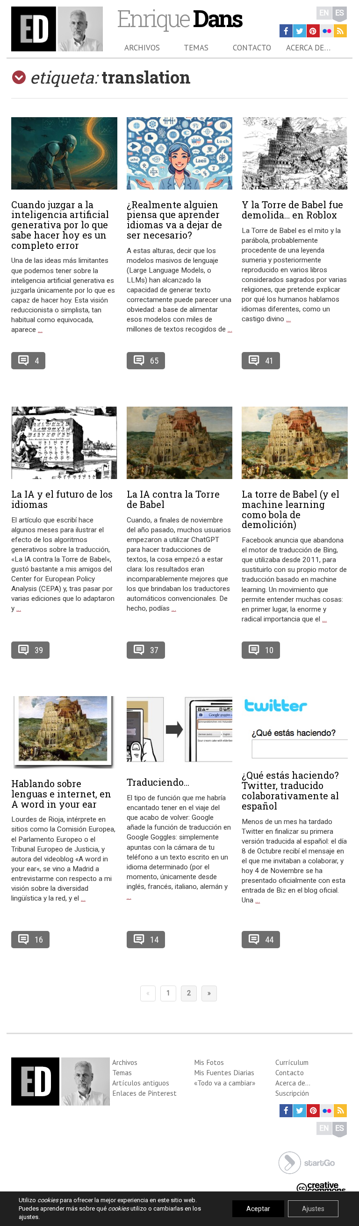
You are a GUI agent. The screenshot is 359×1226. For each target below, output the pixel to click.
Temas (196, 47)
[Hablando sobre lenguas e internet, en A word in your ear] (64, 732)
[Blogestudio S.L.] (306, 1162)
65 (154, 361)
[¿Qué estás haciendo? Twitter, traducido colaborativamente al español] (295, 728)
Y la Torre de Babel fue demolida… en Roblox (292, 209)
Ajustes (313, 1208)
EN (324, 12)
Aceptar (258, 1208)
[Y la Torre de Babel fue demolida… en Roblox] (295, 153)
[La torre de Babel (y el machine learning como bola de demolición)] (295, 443)
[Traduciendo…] (180, 732)
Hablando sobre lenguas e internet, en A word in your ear (61, 793)
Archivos (142, 47)
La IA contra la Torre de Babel (173, 499)
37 (154, 650)
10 (269, 650)
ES (339, 12)
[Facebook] (286, 30)
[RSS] (340, 30)
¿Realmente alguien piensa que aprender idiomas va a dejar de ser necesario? (174, 219)
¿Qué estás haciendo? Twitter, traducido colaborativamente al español (290, 790)
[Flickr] (326, 30)
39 (39, 650)
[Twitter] (299, 30)
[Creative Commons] (321, 1186)
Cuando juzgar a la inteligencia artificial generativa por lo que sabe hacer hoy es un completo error (60, 224)
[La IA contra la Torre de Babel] (180, 443)
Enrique (179, 18)
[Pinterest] (313, 30)
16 (39, 939)
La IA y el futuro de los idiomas (62, 499)
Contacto (252, 47)
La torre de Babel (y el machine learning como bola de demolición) (290, 509)
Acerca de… (308, 47)
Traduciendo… (158, 782)
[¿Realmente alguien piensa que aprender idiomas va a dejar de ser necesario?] (180, 153)
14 (154, 939)
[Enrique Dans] (57, 29)
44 (269, 939)
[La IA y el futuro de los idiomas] (64, 443)
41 (269, 361)
